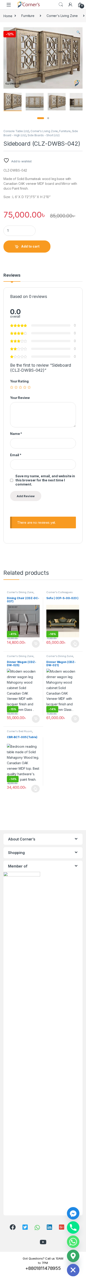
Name (16, 434)
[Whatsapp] (73, 1242)
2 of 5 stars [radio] (16, 387)
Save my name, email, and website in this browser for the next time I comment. (45, 480)
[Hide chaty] (73, 1270)
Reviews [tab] (11, 275)
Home (7, 16)
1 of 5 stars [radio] (11, 387)
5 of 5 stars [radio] (29, 387)
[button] (78, 32)
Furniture (27, 16)
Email (15, 455)
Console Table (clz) (16, 131)
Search (60, 4)
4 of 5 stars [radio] (24, 387)
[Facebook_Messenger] (73, 1213)
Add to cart (30, 246)
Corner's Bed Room (19, 731)
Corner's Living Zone (62, 16)
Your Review (20, 398)
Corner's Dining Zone (20, 592)
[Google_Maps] (73, 1256)
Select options (73, 644)
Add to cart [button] (36, 644)
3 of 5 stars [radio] (20, 387)
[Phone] (73, 1227)
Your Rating (19, 381)
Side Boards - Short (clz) (44, 135)
